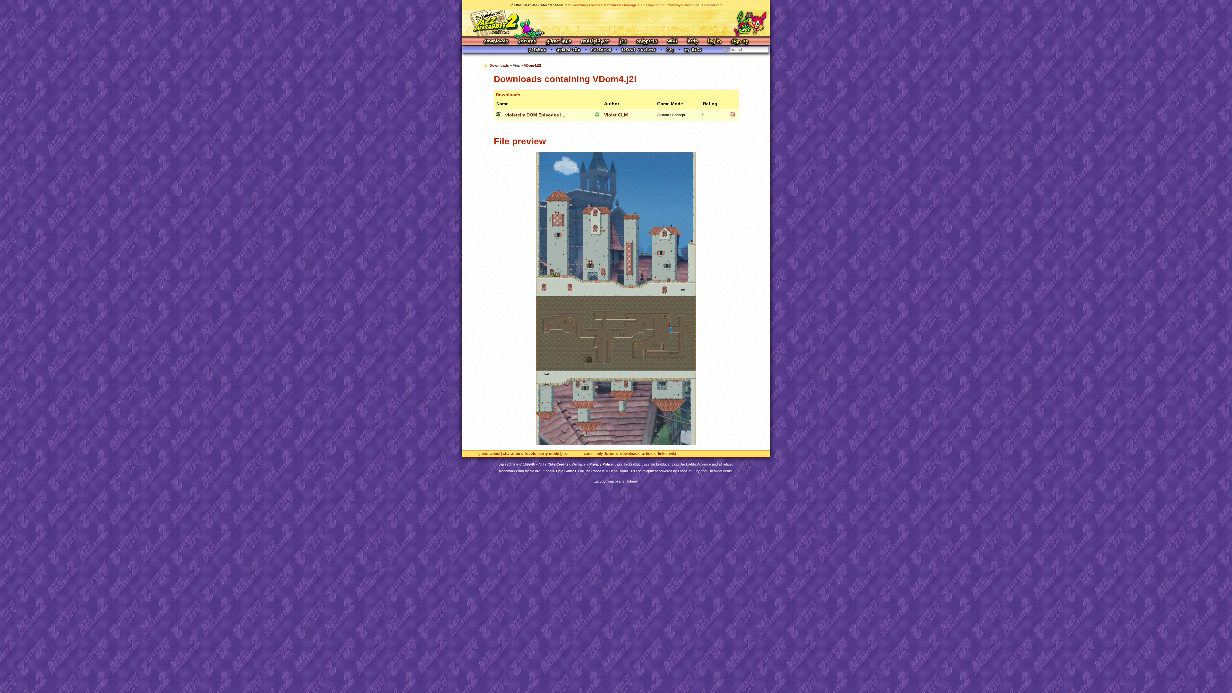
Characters (513, 454)
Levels (530, 454)
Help (693, 41)
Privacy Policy (601, 464)
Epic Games (566, 471)
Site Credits (559, 464)
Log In (714, 41)
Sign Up (739, 41)
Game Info (558, 41)
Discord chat (713, 5)
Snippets (647, 41)
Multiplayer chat (679, 5)
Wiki (672, 41)
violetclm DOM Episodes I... (535, 114)
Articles (649, 454)
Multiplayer (595, 41)
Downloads (496, 41)
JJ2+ (697, 5)
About (495, 454)
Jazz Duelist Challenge (620, 5)
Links (662, 454)
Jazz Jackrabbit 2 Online (616, 23)
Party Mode (548, 454)
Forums (527, 41)
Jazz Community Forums (582, 5)
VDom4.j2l (532, 65)
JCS (623, 41)
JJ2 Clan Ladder (652, 5)
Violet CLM (616, 114)
